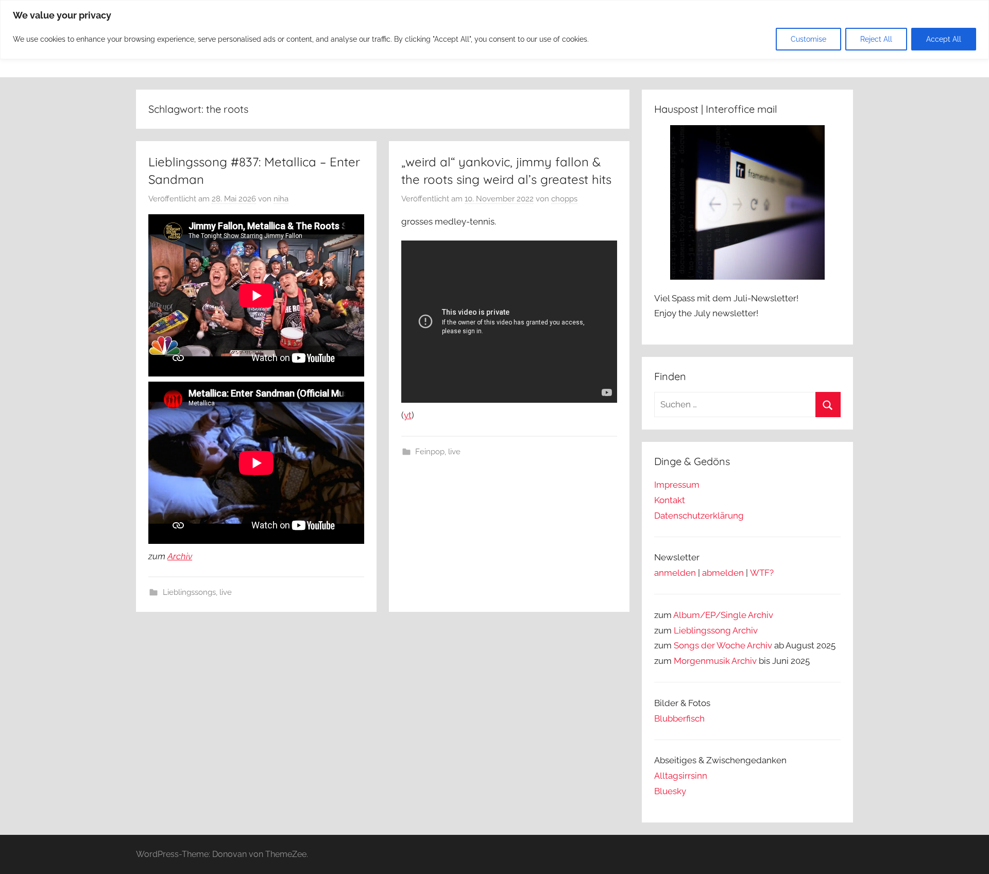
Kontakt (669, 500)
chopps (564, 198)
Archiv (179, 556)
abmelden (723, 573)
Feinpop (430, 451)
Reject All (876, 39)
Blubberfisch (679, 718)
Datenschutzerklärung (699, 515)
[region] (494, 29)
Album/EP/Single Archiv (723, 615)
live (225, 592)
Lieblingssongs (189, 592)
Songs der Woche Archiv (723, 645)
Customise (808, 39)
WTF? (762, 573)
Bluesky (670, 791)
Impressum (677, 484)
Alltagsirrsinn (680, 775)
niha (281, 198)
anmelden (675, 573)
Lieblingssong (702, 630)
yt (408, 415)
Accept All (943, 39)
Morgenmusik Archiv (715, 661)
